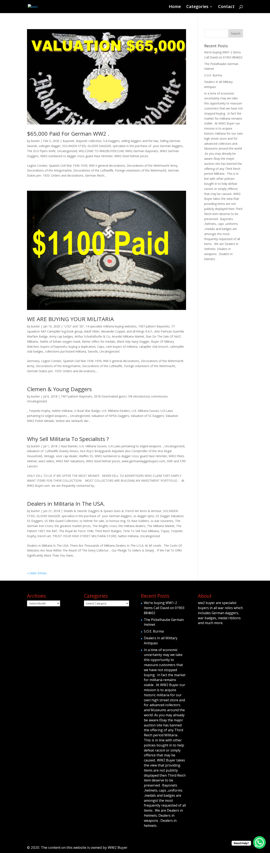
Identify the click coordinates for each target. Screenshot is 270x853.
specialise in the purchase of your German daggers (148, 146)
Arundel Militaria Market (128, 336)
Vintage (49, 456)
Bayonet (68, 141)
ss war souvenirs (162, 521)
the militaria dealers (132, 526)
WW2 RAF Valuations (70, 461)
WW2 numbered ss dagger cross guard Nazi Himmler (76, 156)
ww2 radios (46, 461)
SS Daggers (35, 521)
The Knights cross (104, 526)
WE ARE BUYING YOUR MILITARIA (70, 319)
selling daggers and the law (139, 141)
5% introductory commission (147, 396)
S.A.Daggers (111, 141)
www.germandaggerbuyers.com (143, 461)
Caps (100, 347)
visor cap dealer (66, 456)
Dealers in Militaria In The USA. (66, 503)
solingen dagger (50, 146)
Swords (93, 351)
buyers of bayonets (53, 347)
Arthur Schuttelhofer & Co (92, 336)
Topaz (165, 531)
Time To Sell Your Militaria (141, 531)
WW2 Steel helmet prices (131, 156)
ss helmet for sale (92, 521)
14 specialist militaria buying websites (111, 326)
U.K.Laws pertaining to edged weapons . (135, 446)
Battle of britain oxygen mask (60, 341)
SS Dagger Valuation (170, 516)
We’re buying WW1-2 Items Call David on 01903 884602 (164, 607)
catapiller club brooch (153, 347)
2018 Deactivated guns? (110, 396)
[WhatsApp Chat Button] (259, 842)
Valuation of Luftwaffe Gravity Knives (52, 451)
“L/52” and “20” (73, 326)
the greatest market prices (73, 526)
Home (175, 7)
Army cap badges (61, 336)
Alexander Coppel (113, 331)
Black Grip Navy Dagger (133, 341)
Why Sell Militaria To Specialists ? (68, 439)
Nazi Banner (69, 446)
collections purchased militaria (65, 351)
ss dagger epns (143, 516)
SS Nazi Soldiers (138, 521)
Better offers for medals (98, 341)
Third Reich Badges (108, 531)
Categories (197, 7)
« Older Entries (37, 573)
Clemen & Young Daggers (59, 389)
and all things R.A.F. (140, 331)
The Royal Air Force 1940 (76, 531)
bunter (35, 141)
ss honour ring (115, 521)
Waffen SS (86, 456)
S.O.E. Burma (213, 75)
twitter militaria (128, 536)
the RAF (51, 531)
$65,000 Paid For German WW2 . (68, 133)
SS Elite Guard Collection (61, 521)
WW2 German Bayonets (141, 151)
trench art (44, 536)
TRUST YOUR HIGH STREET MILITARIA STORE (84, 536)
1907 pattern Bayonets (154, 326)
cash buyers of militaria (121, 347)
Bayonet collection (88, 141)
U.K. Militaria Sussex (93, 446)
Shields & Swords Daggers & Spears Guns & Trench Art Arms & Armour (112, 511)
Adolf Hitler (91, 331)
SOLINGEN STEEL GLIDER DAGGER (86, 146)
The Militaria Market (160, 526)
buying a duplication (82, 347)
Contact (226, 7)
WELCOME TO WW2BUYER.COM (101, 151)
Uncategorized (67, 151)
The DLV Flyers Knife (41, 151)
